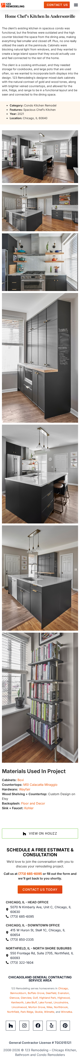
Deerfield (51, 993)
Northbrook (61, 1007)
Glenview (26, 997)
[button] (76, 5)
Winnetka (66, 1011)
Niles (49, 1007)
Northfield (13, 1011)
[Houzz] (11, 1026)
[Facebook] (38, 1026)
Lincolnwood (19, 1007)
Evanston (63, 993)
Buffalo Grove (36, 993)
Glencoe (14, 997)
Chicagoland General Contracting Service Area (40, 978)
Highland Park (47, 997)
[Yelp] (51, 1026)
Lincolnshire (61, 1002)
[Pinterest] (65, 1026)
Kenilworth (17, 1002)
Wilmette (49, 1011)
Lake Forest (45, 1002)
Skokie (39, 1011)
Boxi (20, 780)
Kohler (29, 808)
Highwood (63, 997)
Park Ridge (27, 1011)
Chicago (63, 988)
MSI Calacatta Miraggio (40, 785)
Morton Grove (36, 1007)
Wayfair (24, 789)
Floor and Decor (33, 803)
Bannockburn (18, 993)
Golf (35, 997)
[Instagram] (24, 1026)
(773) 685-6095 (30, 874)
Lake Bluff (31, 1002)
